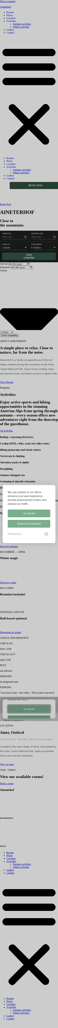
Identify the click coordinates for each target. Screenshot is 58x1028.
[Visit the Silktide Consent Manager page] (46, 534)
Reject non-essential (29, 523)
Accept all (29, 513)
